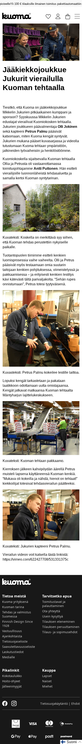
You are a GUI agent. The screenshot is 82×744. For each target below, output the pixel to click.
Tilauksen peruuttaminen (60, 627)
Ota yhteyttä (51, 611)
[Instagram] (14, 703)
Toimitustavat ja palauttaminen (53, 604)
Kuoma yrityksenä (15, 602)
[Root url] (16, 16)
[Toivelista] (48, 16)
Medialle (8, 657)
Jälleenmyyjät (12, 686)
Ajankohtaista (12, 636)
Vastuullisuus (12, 631)
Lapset (47, 676)
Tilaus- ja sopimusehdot (59, 632)
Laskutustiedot (13, 652)
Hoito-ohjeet (11, 681)
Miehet (47, 686)
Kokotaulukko (12, 676)
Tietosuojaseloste (15, 641)
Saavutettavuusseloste (18, 647)
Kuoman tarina (13, 607)
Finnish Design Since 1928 (17, 623)
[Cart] (67, 16)
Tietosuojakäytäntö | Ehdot (60, 703)
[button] (71, 742)
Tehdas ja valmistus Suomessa (16, 614)
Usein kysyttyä (52, 616)
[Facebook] (5, 703)
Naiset (47, 681)
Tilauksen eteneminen (58, 621)
